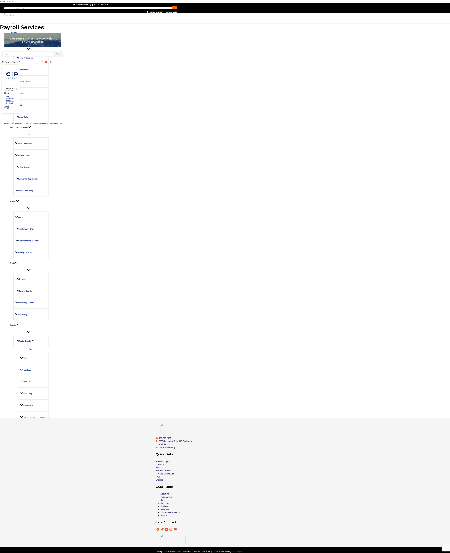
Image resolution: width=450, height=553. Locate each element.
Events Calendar (25, 123)
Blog (163, 500)
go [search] (59, 54)
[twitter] (162, 529)
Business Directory (11, 123)
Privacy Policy (207, 552)
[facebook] (158, 529)
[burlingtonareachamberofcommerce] (178, 433)
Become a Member (155, 12)
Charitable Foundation (170, 512)
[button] (3, 62)
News (158, 467)
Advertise (165, 509)
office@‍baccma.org (167, 447)
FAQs (158, 477)
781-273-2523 (102, 4)
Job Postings (47, 123)
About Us (165, 494)
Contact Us (57, 123)
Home (12, 23)
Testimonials (166, 497)
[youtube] (175, 529)
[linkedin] (167, 529)
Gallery (164, 515)
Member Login (171, 12)
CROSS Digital (236, 552)
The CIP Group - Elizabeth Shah (10, 90)
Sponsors (165, 503)
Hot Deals (37, 123)
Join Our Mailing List (165, 473)
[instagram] (171, 529)
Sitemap (159, 480)
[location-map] (157, 447)
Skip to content (6, 1)
